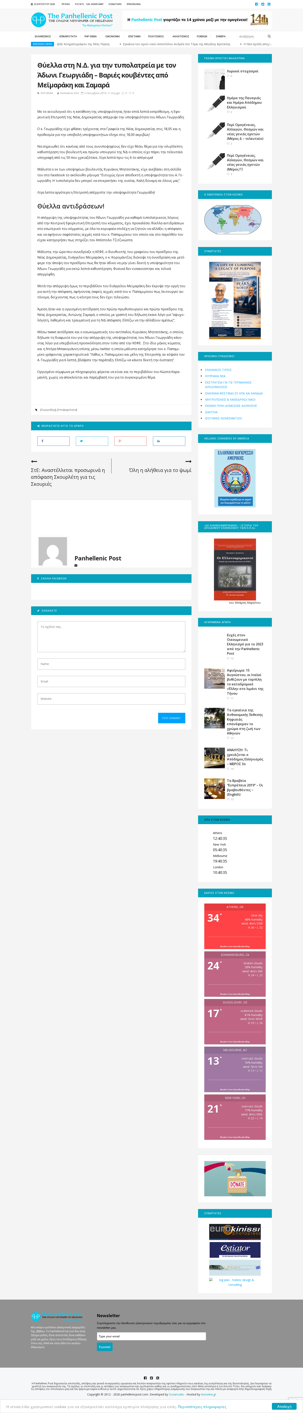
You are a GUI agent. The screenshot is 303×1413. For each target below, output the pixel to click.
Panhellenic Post (69, 93)
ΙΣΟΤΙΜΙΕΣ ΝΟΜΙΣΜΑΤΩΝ (223, 418)
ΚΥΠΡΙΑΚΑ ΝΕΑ (215, 376)
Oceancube (176, 1394)
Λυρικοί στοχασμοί (242, 71)
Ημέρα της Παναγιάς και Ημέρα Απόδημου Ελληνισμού (244, 102)
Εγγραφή (104, 1346)
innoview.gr (208, 1394)
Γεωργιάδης (48, 410)
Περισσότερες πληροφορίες (202, 1406)
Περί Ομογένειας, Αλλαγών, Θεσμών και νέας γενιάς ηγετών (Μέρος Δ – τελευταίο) (245, 131)
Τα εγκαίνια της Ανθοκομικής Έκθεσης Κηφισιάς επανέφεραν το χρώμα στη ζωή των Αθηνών (245, 721)
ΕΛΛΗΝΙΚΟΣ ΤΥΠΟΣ (218, 370)
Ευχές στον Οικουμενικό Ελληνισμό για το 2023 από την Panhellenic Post (245, 644)
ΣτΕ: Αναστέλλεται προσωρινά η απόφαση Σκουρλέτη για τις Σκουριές (68, 477)
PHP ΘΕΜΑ (46, 93)
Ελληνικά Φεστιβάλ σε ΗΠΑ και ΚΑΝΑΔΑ (234, 393)
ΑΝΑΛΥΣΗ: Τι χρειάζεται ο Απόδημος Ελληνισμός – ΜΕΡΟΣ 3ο (245, 757)
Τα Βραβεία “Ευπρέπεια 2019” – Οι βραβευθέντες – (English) (245, 787)
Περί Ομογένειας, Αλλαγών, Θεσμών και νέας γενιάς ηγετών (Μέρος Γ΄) (245, 162)
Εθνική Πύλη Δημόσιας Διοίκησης (231, 406)
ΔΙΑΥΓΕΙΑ (211, 412)
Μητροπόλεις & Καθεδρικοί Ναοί (230, 399)
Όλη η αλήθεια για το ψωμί (160, 470)
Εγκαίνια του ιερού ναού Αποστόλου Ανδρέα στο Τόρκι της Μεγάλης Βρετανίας (153, 44)
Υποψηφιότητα (67, 410)
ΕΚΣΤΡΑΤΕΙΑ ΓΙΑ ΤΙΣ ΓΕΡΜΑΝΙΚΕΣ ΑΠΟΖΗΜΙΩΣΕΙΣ (228, 384)
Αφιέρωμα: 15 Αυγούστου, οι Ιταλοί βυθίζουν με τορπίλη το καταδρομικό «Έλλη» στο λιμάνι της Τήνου (245, 682)
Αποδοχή (284, 1406)
